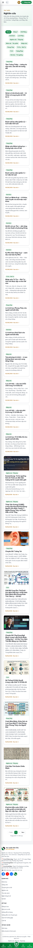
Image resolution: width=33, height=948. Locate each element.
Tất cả (8, 32)
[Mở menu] (3, 2)
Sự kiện (4, 899)
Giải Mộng (23, 32)
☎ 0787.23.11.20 (6, 870)
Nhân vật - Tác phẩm (12, 43)
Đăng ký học (5, 906)
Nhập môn (24, 43)
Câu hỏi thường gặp (7, 917)
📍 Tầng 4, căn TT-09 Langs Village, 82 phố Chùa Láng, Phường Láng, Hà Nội (16, 859)
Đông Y (15, 32)
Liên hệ (4, 920)
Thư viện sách (6, 893)
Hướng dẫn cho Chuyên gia (9, 915)
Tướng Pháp (19, 51)
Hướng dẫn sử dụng (7, 912)
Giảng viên (5, 884)
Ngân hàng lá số (6, 896)
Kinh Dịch (12, 36)
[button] (7, 2)
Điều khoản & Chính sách (9, 931)
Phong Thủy (10, 47)
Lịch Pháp (21, 36)
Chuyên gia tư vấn (7, 887)
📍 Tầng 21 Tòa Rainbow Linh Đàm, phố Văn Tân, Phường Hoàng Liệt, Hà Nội (15, 867)
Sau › (23, 832)
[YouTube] (7, 874)
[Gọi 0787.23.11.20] (15, 874)
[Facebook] (3, 874)
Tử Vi (11, 51)
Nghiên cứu (5, 890)
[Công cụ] (19, 2)
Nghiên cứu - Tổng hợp (16, 39)
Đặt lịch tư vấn (6, 909)
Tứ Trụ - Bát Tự (21, 47)
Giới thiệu (4, 928)
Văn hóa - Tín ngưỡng (16, 55)
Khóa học (4, 882)
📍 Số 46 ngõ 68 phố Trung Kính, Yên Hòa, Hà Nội (16, 863)
